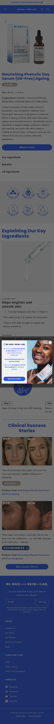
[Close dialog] (50, 342)
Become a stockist (14, 379)
